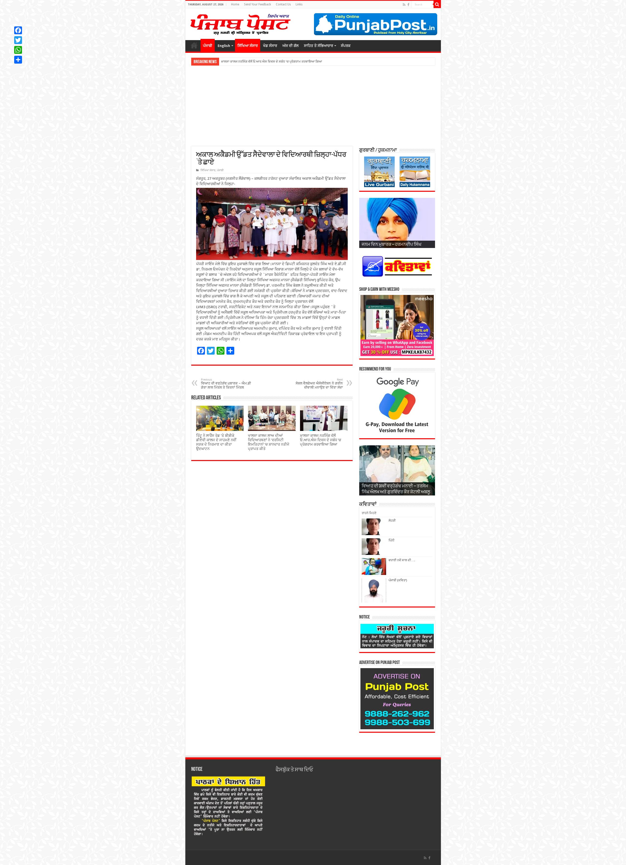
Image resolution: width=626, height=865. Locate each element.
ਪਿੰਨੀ (391, 540)
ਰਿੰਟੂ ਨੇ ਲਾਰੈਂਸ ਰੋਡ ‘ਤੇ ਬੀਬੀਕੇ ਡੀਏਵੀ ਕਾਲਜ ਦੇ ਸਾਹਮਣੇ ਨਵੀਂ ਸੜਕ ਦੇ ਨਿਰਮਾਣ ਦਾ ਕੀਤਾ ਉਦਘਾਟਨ (216, 442)
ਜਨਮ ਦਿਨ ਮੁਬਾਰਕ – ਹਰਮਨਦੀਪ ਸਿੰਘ (391, 245)
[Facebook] (408, 5)
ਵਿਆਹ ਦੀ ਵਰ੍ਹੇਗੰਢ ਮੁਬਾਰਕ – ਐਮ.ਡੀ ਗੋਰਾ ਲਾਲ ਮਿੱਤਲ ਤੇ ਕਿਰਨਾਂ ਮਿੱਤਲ (226, 383)
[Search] (437, 4)
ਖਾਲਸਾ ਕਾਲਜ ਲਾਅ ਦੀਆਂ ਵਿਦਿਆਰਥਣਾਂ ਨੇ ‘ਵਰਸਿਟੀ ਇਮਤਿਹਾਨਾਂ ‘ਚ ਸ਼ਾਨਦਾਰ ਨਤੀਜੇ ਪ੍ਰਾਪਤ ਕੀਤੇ (268, 442)
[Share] (18, 60)
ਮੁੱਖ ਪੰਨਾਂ (194, 45)
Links (299, 4)
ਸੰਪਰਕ (345, 46)
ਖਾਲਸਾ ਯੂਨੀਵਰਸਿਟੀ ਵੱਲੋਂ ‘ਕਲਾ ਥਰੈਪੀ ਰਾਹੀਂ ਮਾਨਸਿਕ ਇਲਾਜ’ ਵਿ (259, 61)
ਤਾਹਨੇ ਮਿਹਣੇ (369, 513)
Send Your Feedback (257, 4)
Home (235, 4)
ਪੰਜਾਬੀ (207, 46)
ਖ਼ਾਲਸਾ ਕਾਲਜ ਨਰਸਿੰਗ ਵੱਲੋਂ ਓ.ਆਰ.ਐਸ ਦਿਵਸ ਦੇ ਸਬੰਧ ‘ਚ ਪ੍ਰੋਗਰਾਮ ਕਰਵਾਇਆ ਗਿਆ (320, 440)
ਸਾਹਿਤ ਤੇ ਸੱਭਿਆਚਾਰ (318, 46)
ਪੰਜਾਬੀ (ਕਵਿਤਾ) (398, 580)
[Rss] (404, 5)
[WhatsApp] (18, 50)
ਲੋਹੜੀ (392, 520)
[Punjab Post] (240, 23)
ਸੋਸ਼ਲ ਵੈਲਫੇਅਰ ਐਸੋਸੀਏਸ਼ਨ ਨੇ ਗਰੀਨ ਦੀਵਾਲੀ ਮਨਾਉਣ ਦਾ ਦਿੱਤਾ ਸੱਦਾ (319, 383)
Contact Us (283, 4)
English (224, 46)
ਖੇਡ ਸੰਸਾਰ (270, 46)
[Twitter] (18, 40)
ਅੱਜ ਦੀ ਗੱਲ (290, 46)
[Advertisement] (313, 106)
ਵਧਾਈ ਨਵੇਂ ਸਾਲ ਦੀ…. (402, 560)
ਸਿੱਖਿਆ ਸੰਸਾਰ (247, 46)
